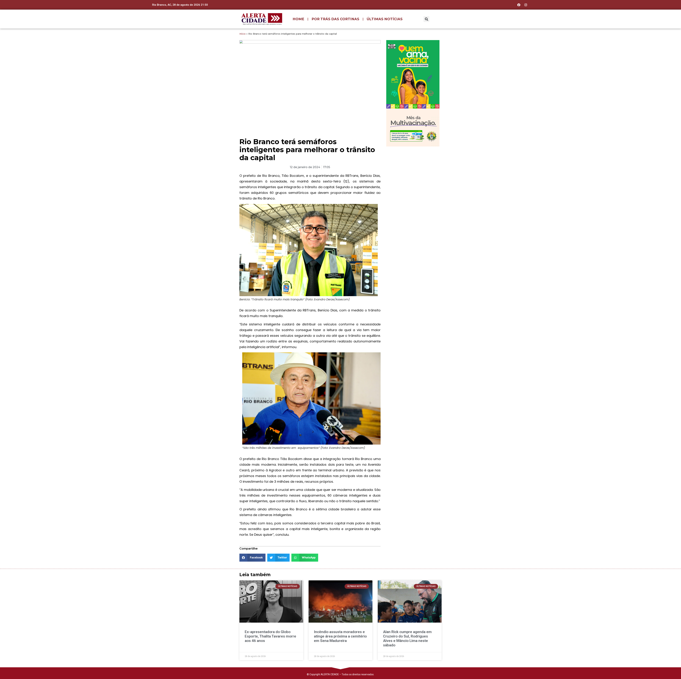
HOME (298, 19)
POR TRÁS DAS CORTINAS (335, 19)
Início (242, 33)
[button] (426, 19)
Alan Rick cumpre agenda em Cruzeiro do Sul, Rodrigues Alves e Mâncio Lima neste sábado (407, 638)
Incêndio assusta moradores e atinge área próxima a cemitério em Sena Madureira (340, 636)
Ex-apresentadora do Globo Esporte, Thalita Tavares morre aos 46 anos (270, 636)
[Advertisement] (413, 172)
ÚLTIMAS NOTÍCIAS (385, 19)
